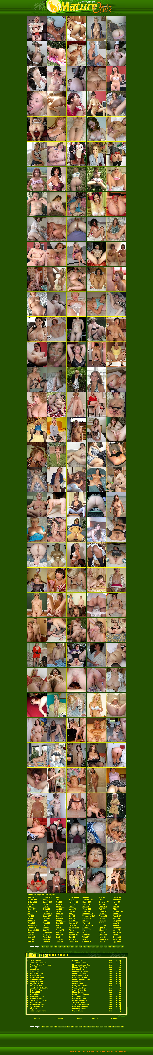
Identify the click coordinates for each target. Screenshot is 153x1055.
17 (110, 947)
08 (72, 947)
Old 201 (30, 914)
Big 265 (85, 932)
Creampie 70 (104, 902)
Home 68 (116, 902)
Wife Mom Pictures (80, 1007)
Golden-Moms (35, 961)
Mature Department (38, 1011)
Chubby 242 (32, 928)
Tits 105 (30, 939)
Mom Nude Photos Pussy (40, 988)
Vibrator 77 (103, 930)
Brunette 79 (47, 932)
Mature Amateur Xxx (38, 963)
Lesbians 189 (104, 939)
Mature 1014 (60, 930)
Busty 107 (47, 916)
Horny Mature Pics (37, 1005)
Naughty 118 (60, 921)
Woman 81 (103, 916)
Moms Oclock (77, 992)
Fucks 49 (46, 928)
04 (56, 947)
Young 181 (47, 899)
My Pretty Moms (79, 1009)
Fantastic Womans (80, 971)
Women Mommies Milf (39, 1000)
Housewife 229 (33, 930)
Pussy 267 (86, 904)
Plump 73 (116, 914)
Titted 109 (59, 942)
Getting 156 (47, 902)
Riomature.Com (36, 973)
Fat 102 (46, 925)
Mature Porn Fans (79, 967)
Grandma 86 (47, 914)
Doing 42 (59, 914)
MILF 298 (31, 942)
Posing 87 (103, 911)
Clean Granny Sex (79, 990)
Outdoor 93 (86, 897)
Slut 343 (30, 904)
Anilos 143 (73, 939)
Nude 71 (116, 923)
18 (114, 947)
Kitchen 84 (86, 918)
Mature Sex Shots (37, 977)
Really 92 (59, 935)
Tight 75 (102, 928)
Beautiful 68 (32, 925)
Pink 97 (102, 909)
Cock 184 (31, 923)
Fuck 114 (46, 923)
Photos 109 (73, 942)
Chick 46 (59, 937)
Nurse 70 (116, 930)
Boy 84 (71, 899)
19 (118, 947)
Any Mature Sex (36, 984)
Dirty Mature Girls (79, 996)
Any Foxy (33, 1009)
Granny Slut (77, 961)
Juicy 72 (72, 914)
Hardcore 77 (73, 925)
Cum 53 (72, 937)
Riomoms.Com (36, 1003)
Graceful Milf (35, 992)
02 (47, 947)
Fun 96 (58, 928)
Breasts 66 (117, 937)
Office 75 (102, 921)
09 (76, 947)
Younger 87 (73, 923)
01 (43, 947)
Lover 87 (59, 899)
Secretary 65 (118, 911)
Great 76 (102, 942)
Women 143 (73, 935)
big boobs (60, 1018)
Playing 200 (32, 899)
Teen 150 (46, 911)
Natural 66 (117, 932)
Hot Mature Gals (79, 998)
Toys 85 (30, 935)
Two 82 (71, 907)
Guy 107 (46, 930)
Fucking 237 (103, 918)
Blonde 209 (31, 918)
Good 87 (72, 904)
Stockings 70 (87, 925)
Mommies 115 (87, 914)
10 (81, 947)
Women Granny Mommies (40, 965)
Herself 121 (60, 907)
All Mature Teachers (80, 1005)
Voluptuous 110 (88, 916)
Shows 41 (116, 935)
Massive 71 (117, 925)
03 (51, 947)
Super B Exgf (77, 1011)
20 (122, 947)
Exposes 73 (117, 897)
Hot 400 (85, 921)
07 (68, 947)
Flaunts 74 (117, 916)
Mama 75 (72, 909)
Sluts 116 (59, 918)
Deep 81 (85, 907)
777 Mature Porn (79, 963)
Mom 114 (46, 942)
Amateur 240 (74, 928)
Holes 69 (102, 937)
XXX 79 (101, 923)
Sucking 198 (32, 911)
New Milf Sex (35, 994)
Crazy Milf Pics (36, 990)
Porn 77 (116, 907)
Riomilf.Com (35, 967)
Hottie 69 (59, 904)
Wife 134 (72, 930)
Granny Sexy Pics (79, 1000)
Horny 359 (31, 909)
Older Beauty (35, 971)
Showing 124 (87, 899)
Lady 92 (46, 921)
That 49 (72, 911)
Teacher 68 (103, 899)
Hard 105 (46, 904)
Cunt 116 (30, 907)
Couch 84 (102, 914)
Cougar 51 (117, 921)
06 (64, 947)
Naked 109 (86, 902)
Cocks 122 (86, 909)
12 (89, 947)
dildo (79, 1018)
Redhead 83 (32, 902)
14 (97, 947)
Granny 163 (47, 897)
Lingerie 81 (60, 939)
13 (93, 947)
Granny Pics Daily (37, 980)
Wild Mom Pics (36, 986)
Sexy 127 (46, 939)
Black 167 (31, 937)
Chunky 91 (86, 942)
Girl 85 (58, 911)
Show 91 (59, 897)
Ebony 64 (102, 925)
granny (95, 1018)
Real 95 (102, 897)
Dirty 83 (85, 939)
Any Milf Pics (35, 975)
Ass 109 (59, 909)
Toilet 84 (85, 937)
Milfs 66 (102, 904)
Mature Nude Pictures (81, 980)
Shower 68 (117, 928)
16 (106, 947)
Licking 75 (103, 935)
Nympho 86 (73, 902)
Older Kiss (76, 982)
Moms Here (34, 969)
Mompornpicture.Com (81, 965)
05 (60, 947)
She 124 (30, 916)
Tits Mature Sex (78, 1003)
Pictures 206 (74, 932)
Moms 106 (103, 907)
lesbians (114, 1018)
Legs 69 (116, 904)
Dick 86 (46, 907)
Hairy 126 (31, 932)
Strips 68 (116, 918)
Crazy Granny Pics (80, 986)
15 (101, 947)
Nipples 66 (117, 942)
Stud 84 (72, 916)
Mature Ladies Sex (79, 973)
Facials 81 (86, 928)
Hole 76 (102, 932)
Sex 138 (59, 902)
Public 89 (86, 911)
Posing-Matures (36, 982)
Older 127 (31, 921)
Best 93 (59, 932)
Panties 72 (117, 899)
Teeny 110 (47, 937)
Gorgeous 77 (74, 897)
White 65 (116, 909)
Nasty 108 (59, 916)
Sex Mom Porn (78, 969)
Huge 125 (31, 897)
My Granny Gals (36, 1007)
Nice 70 (72, 918)
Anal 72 (59, 925)
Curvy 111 (86, 923)
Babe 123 (59, 923)
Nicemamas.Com (37, 996)
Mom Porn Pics (36, 998)
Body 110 (86, 935)
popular (37, 1018)
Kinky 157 (47, 935)
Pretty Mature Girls (80, 975)
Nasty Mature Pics (79, 977)
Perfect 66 (117, 939)
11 (85, 947)
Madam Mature (78, 984)
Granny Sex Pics (79, 988)
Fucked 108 (47, 918)
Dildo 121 (46, 909)
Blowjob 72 (73, 921)
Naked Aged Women (80, 994)
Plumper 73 (86, 930)
